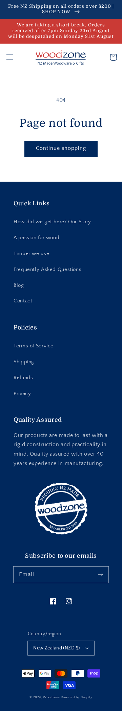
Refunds (23, 378)
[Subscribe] (100, 574)
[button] (9, 57)
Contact (23, 301)
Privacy (22, 393)
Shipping (24, 362)
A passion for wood (36, 237)
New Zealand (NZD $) (56, 648)
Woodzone (51, 697)
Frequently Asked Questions (47, 269)
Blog (19, 285)
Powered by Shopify (77, 697)
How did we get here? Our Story (52, 222)
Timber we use (31, 253)
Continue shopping (61, 148)
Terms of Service (34, 346)
